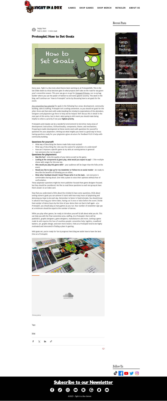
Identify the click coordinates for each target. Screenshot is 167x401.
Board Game (52, 329)
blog (33, 333)
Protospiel (63, 329)
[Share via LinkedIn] (45, 341)
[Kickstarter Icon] (83, 390)
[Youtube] (126, 373)
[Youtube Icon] (76, 390)
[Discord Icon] (107, 390)
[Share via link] (51, 341)
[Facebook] (120, 373)
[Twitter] (131, 373)
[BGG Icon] (99, 390)
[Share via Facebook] (33, 341)
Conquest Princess (39, 329)
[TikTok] (115, 373)
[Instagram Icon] (68, 390)
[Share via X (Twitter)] (39, 341)
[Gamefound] (91, 390)
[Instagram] (137, 373)
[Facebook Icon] (52, 390)
